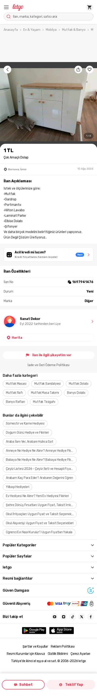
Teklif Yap (74, 684)
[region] (48, 104)
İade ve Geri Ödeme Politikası (48, 365)
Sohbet (26, 684)
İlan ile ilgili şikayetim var (52, 355)
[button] (6, 7)
